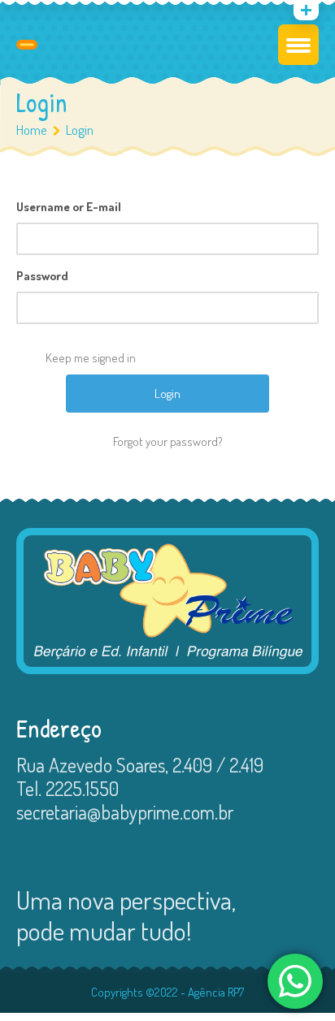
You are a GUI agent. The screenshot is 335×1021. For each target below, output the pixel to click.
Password (42, 275)
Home (31, 129)
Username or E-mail (68, 206)
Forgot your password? (168, 441)
